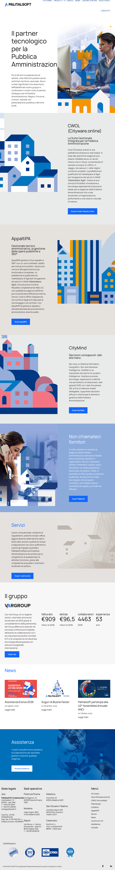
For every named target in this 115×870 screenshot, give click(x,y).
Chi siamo (95, 793)
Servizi (94, 814)
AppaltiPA (95, 810)
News (93, 817)
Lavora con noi (97, 821)
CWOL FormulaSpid (99, 800)
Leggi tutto (10, 709)
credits (59, 866)
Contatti (94, 827)
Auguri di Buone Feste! (55, 702)
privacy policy (43, 866)
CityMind (94, 807)
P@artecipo (96, 804)
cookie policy (52, 866)
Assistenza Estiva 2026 (19, 702)
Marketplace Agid (77, 180)
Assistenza (95, 824)
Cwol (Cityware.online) (100, 797)
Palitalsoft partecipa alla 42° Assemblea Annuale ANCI (93, 705)
